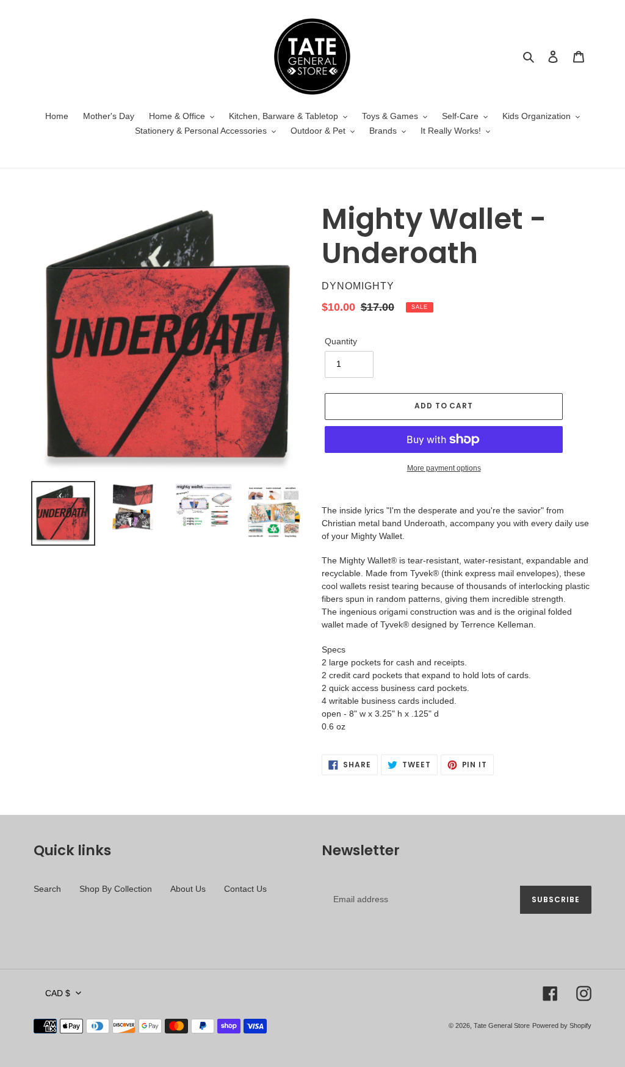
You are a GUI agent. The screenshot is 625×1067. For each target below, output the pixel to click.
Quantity (341, 341)
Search (47, 889)
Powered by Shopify (561, 1025)
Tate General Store (502, 1025)
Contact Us (245, 889)
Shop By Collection (115, 889)
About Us (188, 889)
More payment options (444, 468)
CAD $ (57, 993)
